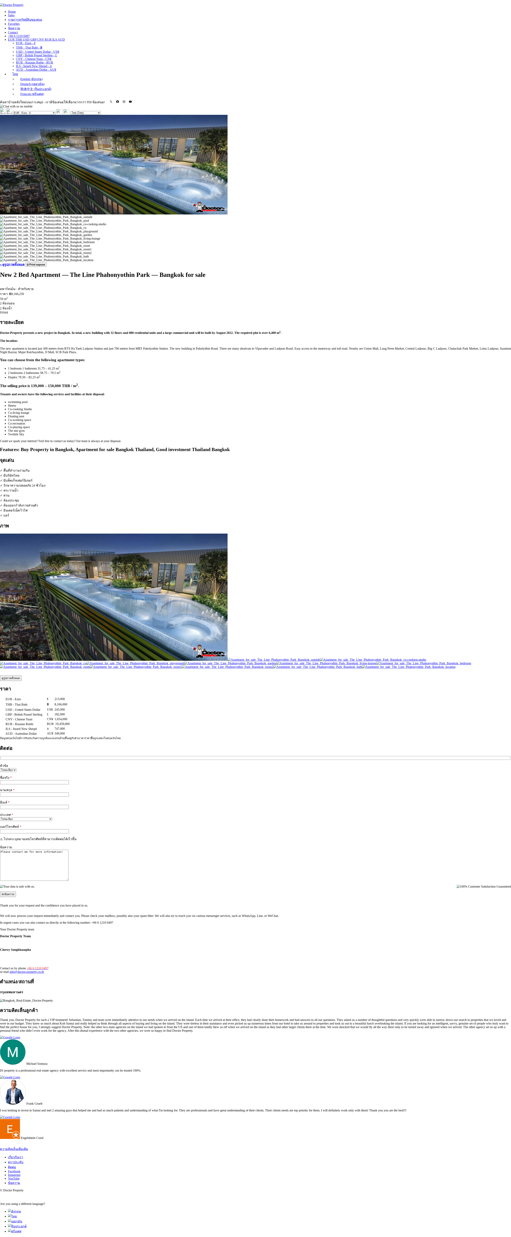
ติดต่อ (12, 1167)
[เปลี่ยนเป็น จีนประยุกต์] (17, 1226)
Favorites (14, 24)
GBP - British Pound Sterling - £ (36, 55)
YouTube (14, 1178)
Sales (11, 15)
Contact (13, 32)
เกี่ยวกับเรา (15, 1157)
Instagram (14, 1175)
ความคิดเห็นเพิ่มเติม (14, 1149)
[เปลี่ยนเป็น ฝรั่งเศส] (14, 1231)
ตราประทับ (15, 1162)
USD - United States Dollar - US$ (37, 51)
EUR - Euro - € (26, 43)
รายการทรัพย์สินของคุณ (25, 19)
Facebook (14, 1171)
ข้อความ (14, 28)
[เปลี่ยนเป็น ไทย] (12, 1216)
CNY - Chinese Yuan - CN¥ (33, 59)
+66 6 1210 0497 (19, 36)
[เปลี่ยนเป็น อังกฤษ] (14, 1211)
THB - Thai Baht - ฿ (29, 47)
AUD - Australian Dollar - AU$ (36, 69)
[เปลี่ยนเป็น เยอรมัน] (15, 1221)
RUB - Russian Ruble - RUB (34, 62)
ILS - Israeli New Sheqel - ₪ (34, 66)
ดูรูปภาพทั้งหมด (11, 678)
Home (12, 11)
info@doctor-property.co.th (27, 971)
